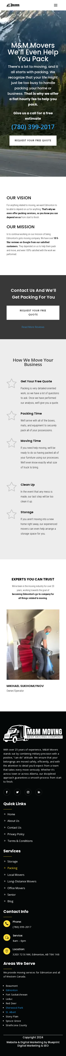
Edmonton (12, 990)
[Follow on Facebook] (6, 792)
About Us (13, 821)
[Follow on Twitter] (17, 792)
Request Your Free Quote (33, 140)
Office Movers (16, 888)
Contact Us (14, 827)
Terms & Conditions (20, 841)
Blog (10, 901)
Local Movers (15, 875)
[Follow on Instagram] (28, 792)
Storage (12, 861)
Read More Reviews (33, 327)
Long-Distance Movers (21, 881)
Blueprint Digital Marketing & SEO (38, 1043)
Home (11, 814)
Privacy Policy (15, 834)
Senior (11, 895)
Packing (12, 868)
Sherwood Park (14, 1007)
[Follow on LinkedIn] (38, 792)
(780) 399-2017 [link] (33, 126)
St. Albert (11, 1012)
